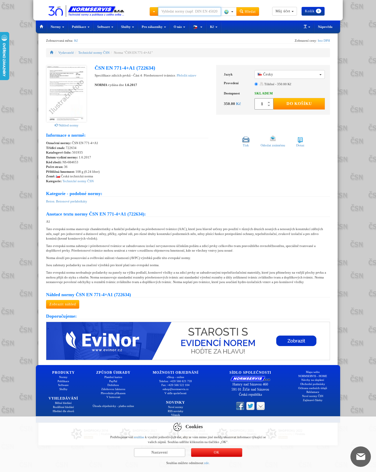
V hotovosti (113, 397)
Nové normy (175, 407)
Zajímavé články (313, 400)
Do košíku (299, 103)
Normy (56, 27)
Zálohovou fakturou (113, 389)
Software (104, 27)
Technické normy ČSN (93, 53)
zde (206, 463)
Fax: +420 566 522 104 (175, 385)
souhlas (139, 437)
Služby (126, 27)
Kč (212, 27)
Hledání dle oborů (63, 411)
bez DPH (324, 40)
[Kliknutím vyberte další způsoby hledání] (154, 11)
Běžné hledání (63, 402)
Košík (312, 11)
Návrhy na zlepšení (312, 379)
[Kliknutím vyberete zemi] (229, 11)
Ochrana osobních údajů (312, 388)
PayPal (113, 381)
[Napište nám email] (261, 405)
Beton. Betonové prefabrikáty (66, 201)
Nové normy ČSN (312, 396)
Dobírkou (113, 385)
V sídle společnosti (175, 393)
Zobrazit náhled (62, 304)
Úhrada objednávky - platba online (113, 405)
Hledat (250, 12)
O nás (178, 27)
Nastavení (159, 452)
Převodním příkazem (113, 393)
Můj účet (283, 11)
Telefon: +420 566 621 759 (175, 381)
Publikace (79, 27)
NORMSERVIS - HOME (312, 376)
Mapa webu (313, 371)
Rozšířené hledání (63, 407)
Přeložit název (186, 75)
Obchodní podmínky (312, 383)
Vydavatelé (66, 53)
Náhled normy (68, 125)
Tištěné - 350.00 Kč (277, 84)
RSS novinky (175, 411)
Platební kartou (113, 377)
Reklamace (312, 391)
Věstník (175, 414)
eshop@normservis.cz (176, 389)
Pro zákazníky (152, 27)
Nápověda (325, 27)
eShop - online (175, 377)
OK (216, 452)
